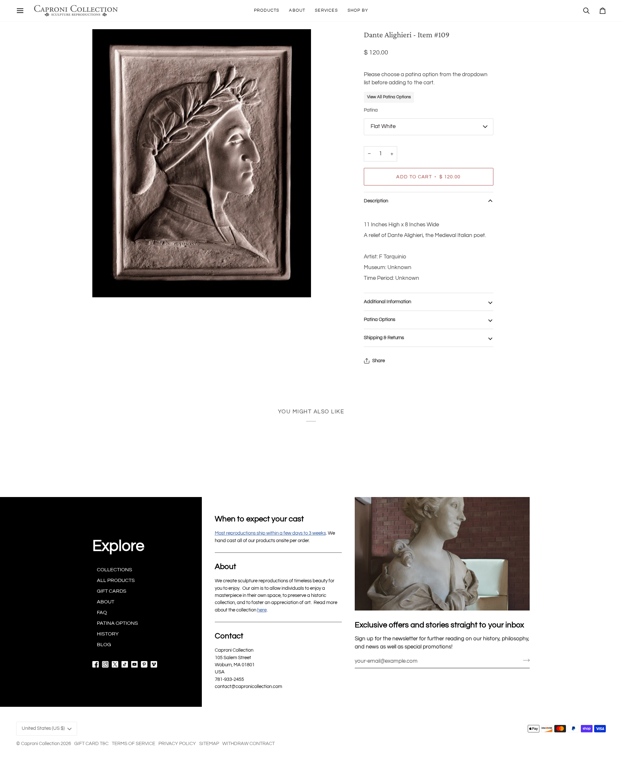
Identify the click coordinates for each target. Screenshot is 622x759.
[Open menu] (20, 10)
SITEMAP (209, 743)
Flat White (383, 126)
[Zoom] (201, 163)
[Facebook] (95, 664)
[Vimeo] (154, 664)
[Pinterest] (144, 664)
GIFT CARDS (111, 591)
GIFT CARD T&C (91, 743)
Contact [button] (229, 636)
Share (378, 360)
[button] (266, 10)
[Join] (524, 660)
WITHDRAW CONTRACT (248, 743)
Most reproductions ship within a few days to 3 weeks (270, 533)
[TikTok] (124, 664)
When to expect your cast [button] (259, 519)
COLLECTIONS (114, 569)
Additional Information (387, 301)
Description (376, 200)
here (262, 610)
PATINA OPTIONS (117, 623)
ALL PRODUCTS (116, 580)
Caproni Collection (40, 743)
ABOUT (105, 601)
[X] (115, 664)
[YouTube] (134, 664)
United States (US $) (43, 728)
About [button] (225, 567)
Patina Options (379, 319)
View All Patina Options (389, 97)
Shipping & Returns (384, 337)
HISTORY (108, 633)
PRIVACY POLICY (177, 743)
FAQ (102, 612)
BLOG (104, 644)
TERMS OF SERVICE (133, 743)
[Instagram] (105, 664)
